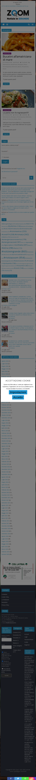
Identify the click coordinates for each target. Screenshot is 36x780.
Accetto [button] (18, 397)
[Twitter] (18, 778)
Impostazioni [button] (18, 392)
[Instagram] (32, 778)
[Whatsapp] (25, 778)
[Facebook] (10, 778)
